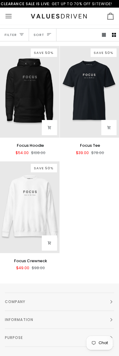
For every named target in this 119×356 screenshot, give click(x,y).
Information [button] (19, 319)
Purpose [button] (14, 337)
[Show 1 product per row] (104, 35)
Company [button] (15, 301)
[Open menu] (14, 16)
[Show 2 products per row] (114, 35)
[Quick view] (49, 127)
